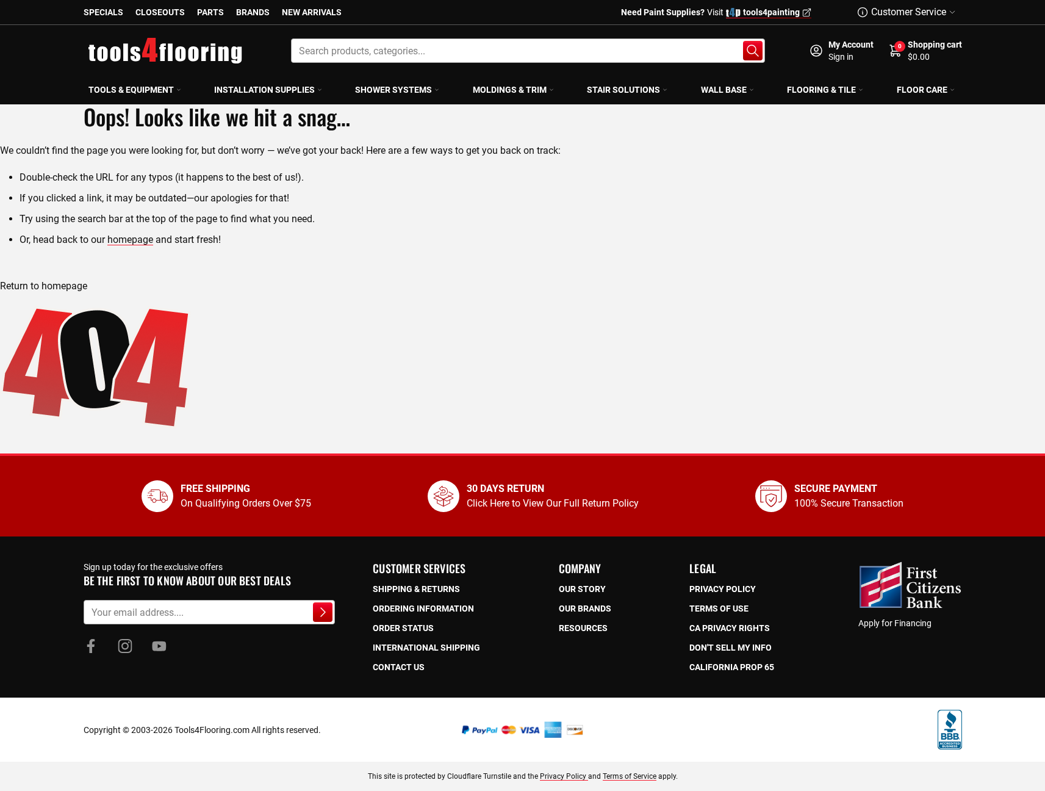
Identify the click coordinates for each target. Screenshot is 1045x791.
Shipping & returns (416, 589)
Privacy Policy (564, 776)
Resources (583, 628)
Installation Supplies (264, 90)
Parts (210, 12)
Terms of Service (629, 776)
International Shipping (426, 647)
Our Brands (585, 608)
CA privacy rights (729, 628)
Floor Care (922, 90)
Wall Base (724, 90)
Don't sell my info (730, 647)
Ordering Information (423, 608)
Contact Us (399, 667)
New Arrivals (312, 12)
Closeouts (160, 12)
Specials (103, 12)
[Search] (753, 50)
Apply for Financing (895, 623)
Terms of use (719, 608)
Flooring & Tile (821, 90)
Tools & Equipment (131, 90)
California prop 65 (731, 667)
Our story (582, 589)
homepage (130, 239)
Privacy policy (722, 589)
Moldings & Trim (510, 90)
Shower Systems (393, 90)
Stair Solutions (623, 90)
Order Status (403, 628)
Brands (253, 12)
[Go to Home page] (165, 50)
